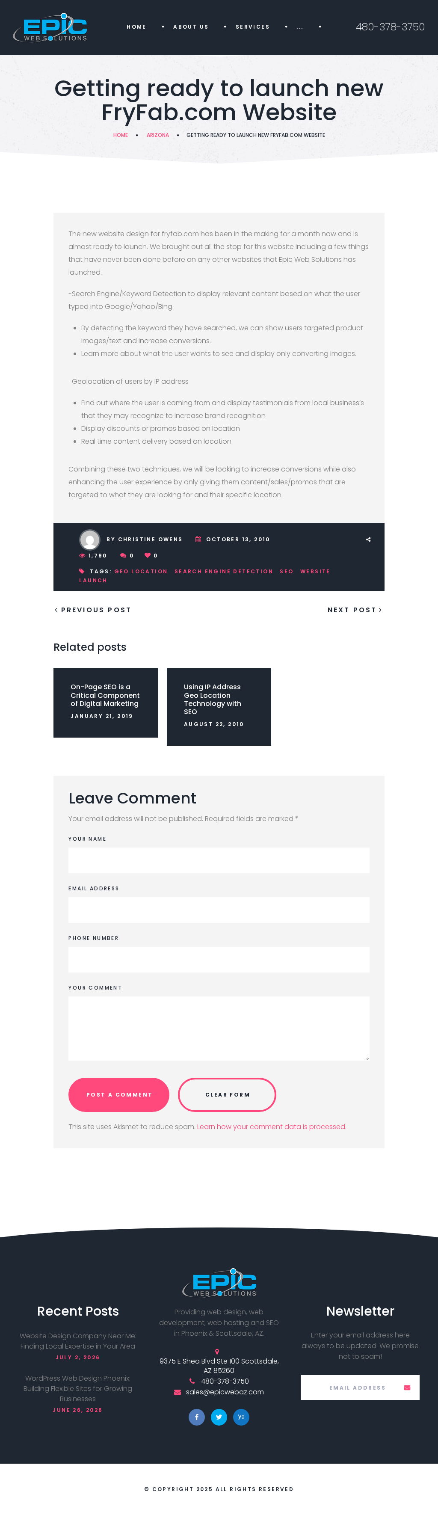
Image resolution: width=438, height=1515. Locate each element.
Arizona (158, 135)
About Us (191, 26)
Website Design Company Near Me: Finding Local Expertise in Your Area (78, 1341)
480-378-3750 (390, 27)
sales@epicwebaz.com (225, 1392)
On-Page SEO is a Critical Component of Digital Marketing (105, 695)
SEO (286, 571)
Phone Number (93, 938)
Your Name (87, 838)
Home (137, 26)
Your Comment (95, 987)
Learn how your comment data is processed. (271, 1127)
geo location (141, 571)
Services (253, 26)
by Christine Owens (145, 539)
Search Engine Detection (224, 571)
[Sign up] (407, 1387)
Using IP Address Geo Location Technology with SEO (212, 699)
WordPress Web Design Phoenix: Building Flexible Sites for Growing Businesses (78, 1388)
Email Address (93, 888)
